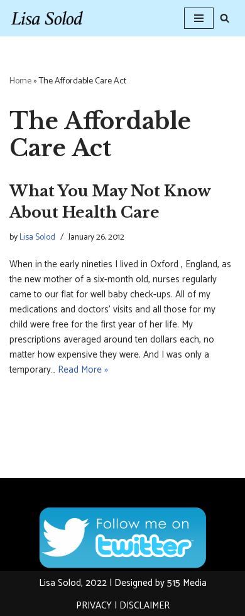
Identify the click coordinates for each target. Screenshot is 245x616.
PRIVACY (94, 605)
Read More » (83, 370)
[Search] (224, 18)
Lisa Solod (37, 237)
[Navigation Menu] (199, 18)
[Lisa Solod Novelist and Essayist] (47, 18)
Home (20, 81)
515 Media (187, 583)
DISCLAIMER (144, 605)
